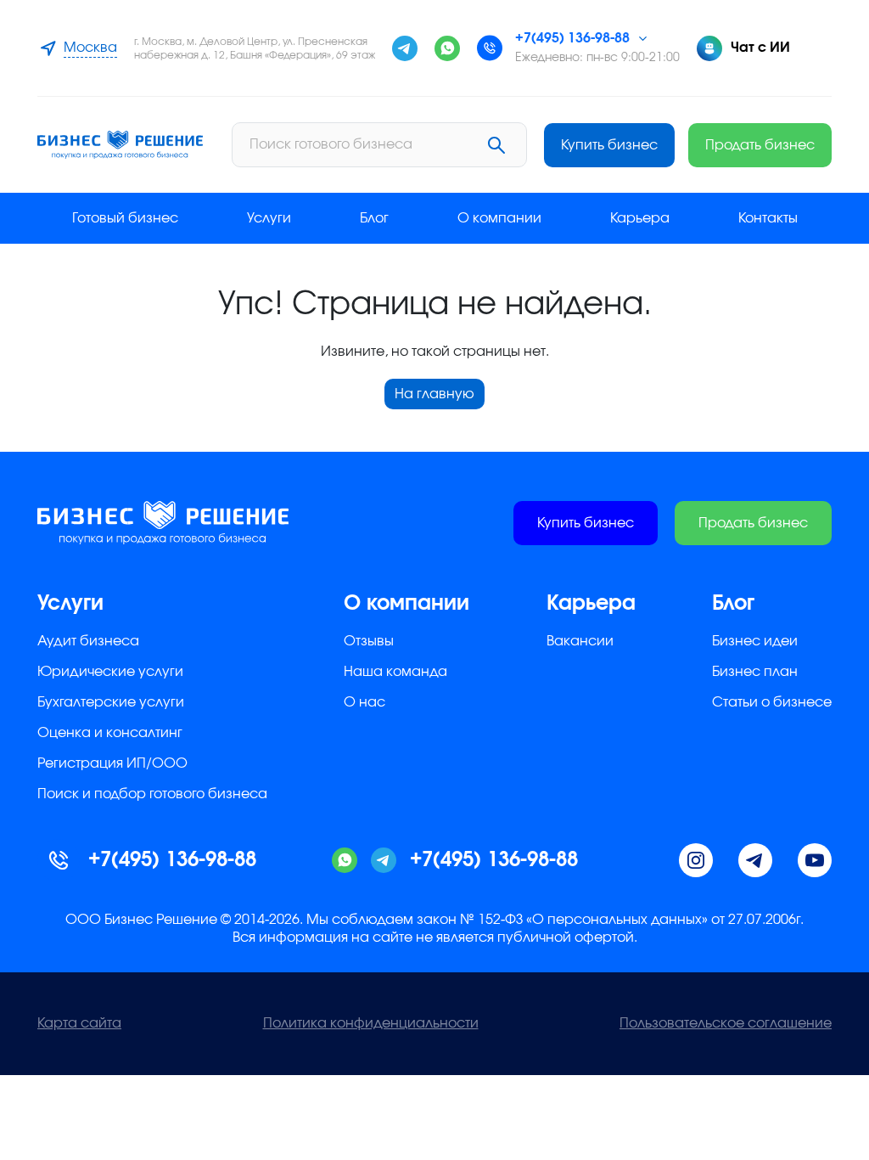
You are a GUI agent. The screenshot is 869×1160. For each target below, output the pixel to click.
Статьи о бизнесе (772, 702)
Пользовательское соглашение (726, 1023)
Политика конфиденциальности (371, 1023)
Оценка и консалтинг (109, 733)
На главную (434, 394)
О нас (364, 702)
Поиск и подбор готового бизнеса (152, 794)
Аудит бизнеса (88, 641)
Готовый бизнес (125, 218)
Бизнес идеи (755, 641)
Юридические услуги (110, 672)
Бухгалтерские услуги (110, 702)
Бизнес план (755, 672)
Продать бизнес (760, 145)
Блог (374, 218)
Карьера (640, 218)
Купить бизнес (609, 145)
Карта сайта (79, 1023)
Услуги (269, 218)
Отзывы (369, 641)
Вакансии (580, 641)
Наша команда (395, 672)
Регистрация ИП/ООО (112, 763)
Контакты (768, 218)
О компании (499, 218)
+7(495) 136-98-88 (572, 38)
